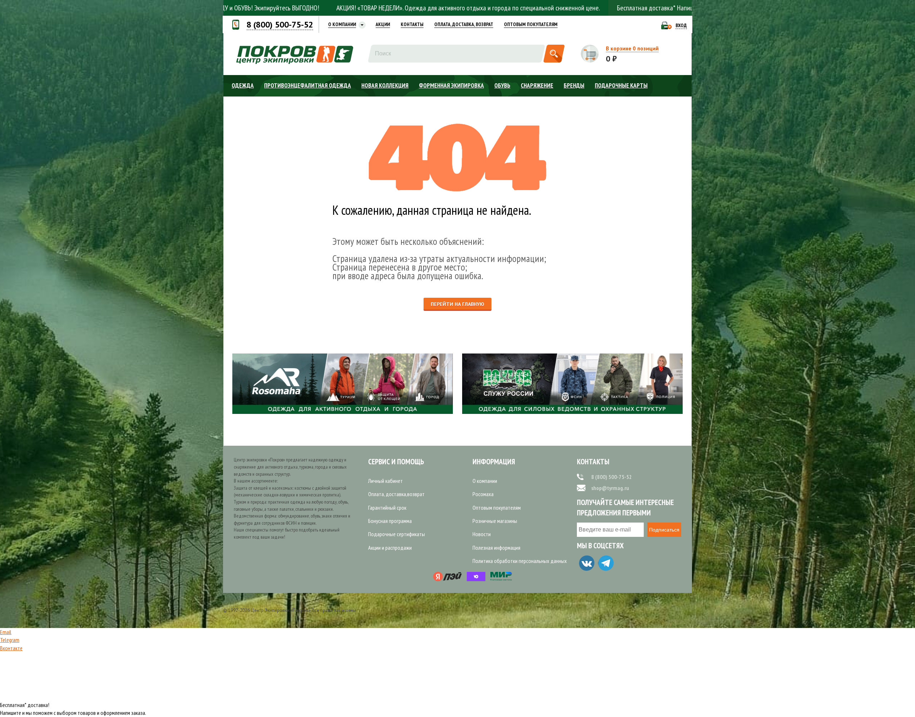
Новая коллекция (385, 85)
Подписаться (664, 530)
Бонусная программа (390, 520)
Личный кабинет (385, 480)
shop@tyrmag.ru (610, 487)
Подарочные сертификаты (396, 534)
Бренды (574, 85)
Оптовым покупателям (497, 507)
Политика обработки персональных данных (520, 560)
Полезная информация (496, 547)
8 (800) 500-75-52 (611, 476)
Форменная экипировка (451, 85)
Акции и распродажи (390, 547)
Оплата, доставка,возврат (396, 494)
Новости (482, 534)
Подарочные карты (621, 85)
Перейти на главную (457, 304)
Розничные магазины (495, 520)
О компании (485, 480)
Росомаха (483, 494)
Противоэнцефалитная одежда (307, 85)
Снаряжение (537, 85)
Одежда (243, 85)
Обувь (502, 85)
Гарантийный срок (387, 507)
